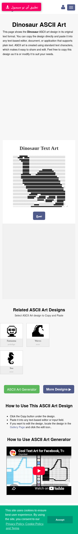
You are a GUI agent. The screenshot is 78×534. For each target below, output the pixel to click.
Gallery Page (17, 427)
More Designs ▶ (58, 389)
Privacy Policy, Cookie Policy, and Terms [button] (25, 526)
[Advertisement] (39, 97)
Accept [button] (60, 519)
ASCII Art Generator (21, 389)
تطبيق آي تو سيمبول (23, 7)
